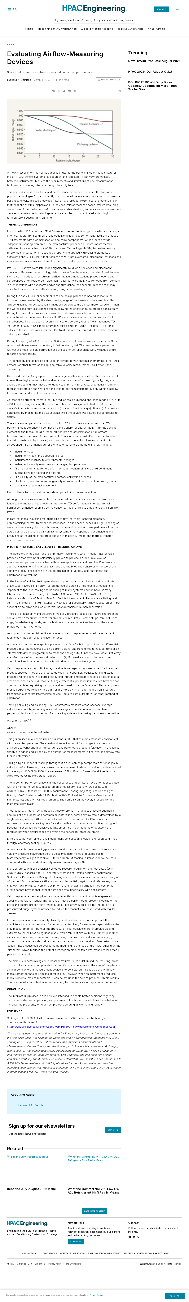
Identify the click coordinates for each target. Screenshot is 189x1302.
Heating (28, 29)
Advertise (21, 1264)
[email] (74, 90)
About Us (11, 1264)
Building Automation (130, 29)
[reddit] (69, 90)
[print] (119, 90)
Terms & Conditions (72, 1264)
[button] (9, 9)
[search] (15, 9)
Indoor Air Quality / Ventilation (57, 29)
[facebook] (53, 90)
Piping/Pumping (156, 29)
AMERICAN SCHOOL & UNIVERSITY (104, 1253)
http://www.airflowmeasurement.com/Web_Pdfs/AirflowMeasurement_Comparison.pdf (61, 1026)
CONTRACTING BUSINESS (72, 1253)
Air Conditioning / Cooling (97, 29)
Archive (11, 45)
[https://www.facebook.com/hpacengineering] (129, 1236)
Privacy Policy (54, 1264)
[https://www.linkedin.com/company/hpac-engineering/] (133, 1236)
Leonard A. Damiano (19, 79)
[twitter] (64, 90)
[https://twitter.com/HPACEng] (137, 1236)
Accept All (174, 1296)
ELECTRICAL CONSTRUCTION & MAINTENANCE (146, 1253)
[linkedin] (58, 90)
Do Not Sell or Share (37, 1264)
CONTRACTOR (50, 1253)
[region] (94, 1296)
